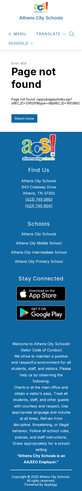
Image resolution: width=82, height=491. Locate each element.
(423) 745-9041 (38, 205)
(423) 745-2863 (38, 199)
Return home (24, 118)
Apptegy (50, 484)
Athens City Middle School (39, 243)
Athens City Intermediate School (39, 252)
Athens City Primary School (39, 261)
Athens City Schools (38, 234)
